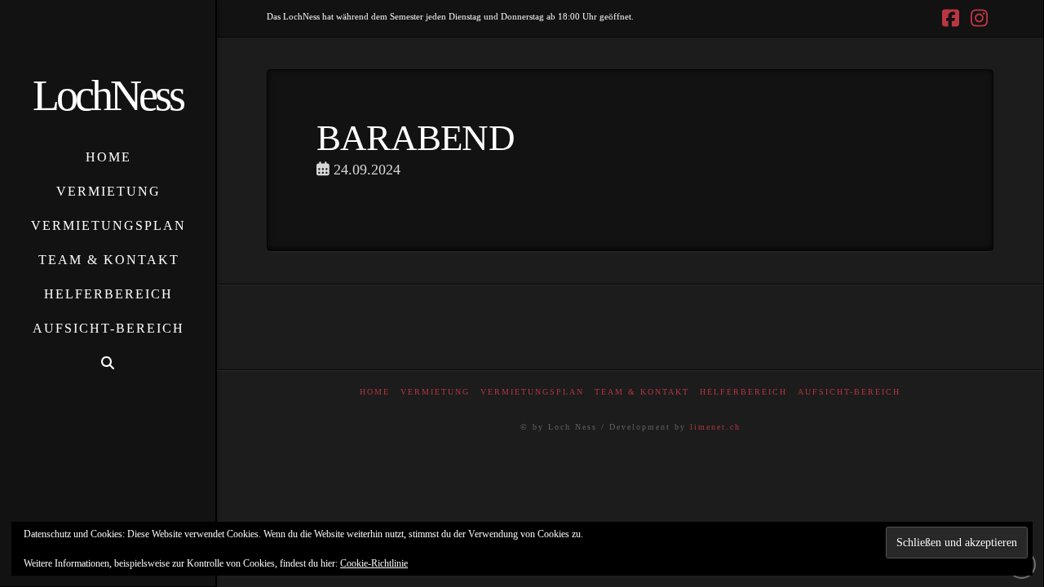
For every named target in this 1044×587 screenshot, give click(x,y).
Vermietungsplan (532, 391)
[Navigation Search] (107, 363)
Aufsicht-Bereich (849, 391)
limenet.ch (715, 426)
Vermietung (435, 391)
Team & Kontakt (642, 391)
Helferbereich (743, 391)
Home (375, 391)
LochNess (108, 95)
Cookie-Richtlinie (374, 563)
